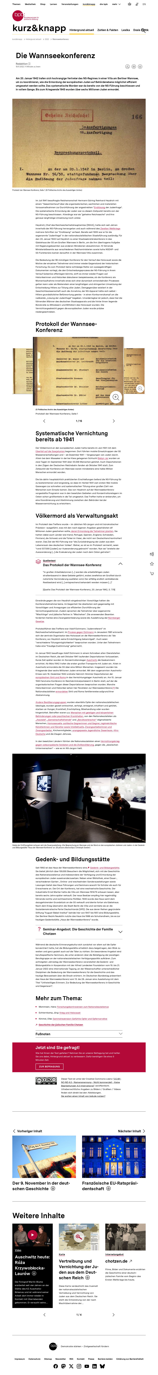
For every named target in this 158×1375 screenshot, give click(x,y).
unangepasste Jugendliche (86, 730)
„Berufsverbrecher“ (87, 719)
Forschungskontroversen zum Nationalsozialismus (83, 1006)
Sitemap (48, 1359)
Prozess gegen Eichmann (81, 632)
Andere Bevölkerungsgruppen (51, 702)
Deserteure (106, 730)
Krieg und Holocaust (69, 1012)
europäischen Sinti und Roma (51, 677)
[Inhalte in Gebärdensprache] (136, 4)
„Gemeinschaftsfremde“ (59, 719)
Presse (91, 1359)
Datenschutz (34, 1359)
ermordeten (62, 691)
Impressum (20, 1359)
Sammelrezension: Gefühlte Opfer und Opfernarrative (80, 1018)
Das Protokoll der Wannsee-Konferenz (72, 563)
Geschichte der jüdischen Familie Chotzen (61, 1024)
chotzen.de (116, 1261)
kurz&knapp (17, 39)
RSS (71, 1359)
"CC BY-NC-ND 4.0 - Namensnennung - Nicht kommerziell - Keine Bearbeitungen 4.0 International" (91, 1082)
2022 (47, 39)
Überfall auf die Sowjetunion (50, 451)
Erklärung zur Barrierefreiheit (129, 1359)
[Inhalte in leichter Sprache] (129, 4)
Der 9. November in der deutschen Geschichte (41, 1186)
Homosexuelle (54, 723)
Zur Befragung (49, 1066)
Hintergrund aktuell (33, 39)
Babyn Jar (103, 458)
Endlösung (99, 207)
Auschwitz (91, 660)
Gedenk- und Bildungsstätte (104, 867)
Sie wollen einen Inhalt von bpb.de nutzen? (83, 1096)
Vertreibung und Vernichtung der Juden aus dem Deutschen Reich (79, 1269)
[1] (113, 688)
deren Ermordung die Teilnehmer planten (92, 531)
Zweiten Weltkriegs (110, 228)
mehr (116, 4)
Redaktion (23, 64)
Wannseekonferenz (60, 39)
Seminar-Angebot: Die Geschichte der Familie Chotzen (78, 931)
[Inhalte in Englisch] (144, 4)
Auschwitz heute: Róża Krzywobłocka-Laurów (32, 1265)
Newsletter (60, 1359)
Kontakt (80, 1359)
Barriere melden (105, 1359)
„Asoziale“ (41, 719)
